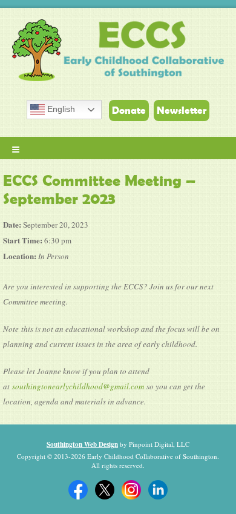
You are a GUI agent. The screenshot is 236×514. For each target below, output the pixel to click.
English (60, 109)
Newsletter (181, 110)
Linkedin (158, 489)
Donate (129, 110)
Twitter (104, 489)
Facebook (78, 489)
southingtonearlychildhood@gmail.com (78, 386)
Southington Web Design (82, 444)
